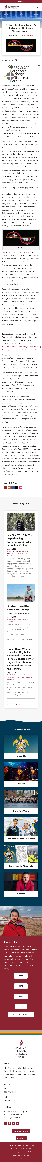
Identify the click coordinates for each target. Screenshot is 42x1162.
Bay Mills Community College (17, 675)
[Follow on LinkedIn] (13, 1123)
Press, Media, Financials (21, 866)
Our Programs (28, 35)
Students (10, 621)
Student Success (22, 619)
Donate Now (20, 1)
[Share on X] (16, 487)
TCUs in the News (13, 677)
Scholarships (11, 619)
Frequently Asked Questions (21, 838)
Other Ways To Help (21, 1015)
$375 (21, 986)
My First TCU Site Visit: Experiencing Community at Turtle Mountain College (20, 540)
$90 (21, 1006)
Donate (21, 1138)
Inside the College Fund (15, 551)
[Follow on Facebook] (5, 1123)
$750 (21, 976)
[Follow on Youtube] (17, 1123)
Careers (21, 893)
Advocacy (21, 783)
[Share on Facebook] (13, 487)
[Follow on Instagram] (9, 1123)
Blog (21, 35)
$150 (21, 996)
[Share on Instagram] (20, 487)
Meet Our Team (21, 811)
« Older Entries (13, 704)
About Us (21, 756)
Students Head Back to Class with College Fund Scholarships (20, 610)
